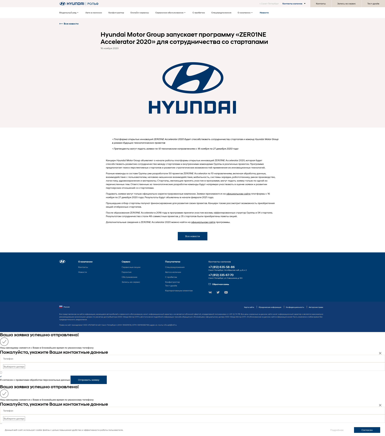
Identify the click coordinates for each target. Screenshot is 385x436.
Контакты (321, 3)
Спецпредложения (221, 12)
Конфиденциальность (295, 307)
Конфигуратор (116, 12)
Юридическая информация (270, 307)
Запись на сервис (346, 3)
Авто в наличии (93, 12)
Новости (264, 12)
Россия (66, 307)
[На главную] (71, 3)
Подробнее (336, 429)
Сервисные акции (131, 267)
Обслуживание (129, 277)
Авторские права (316, 307)
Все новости (71, 23)
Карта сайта (249, 307)
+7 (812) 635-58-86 (221, 267)
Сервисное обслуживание (169, 12)
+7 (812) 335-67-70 (221, 275)
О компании (244, 12)
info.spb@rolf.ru (170, 325)
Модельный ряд (67, 12)
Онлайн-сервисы (139, 12)
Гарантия (126, 272)
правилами (22, 379)
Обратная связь (220, 284)
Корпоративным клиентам (179, 290)
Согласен (367, 429)
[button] (283, 3)
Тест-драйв (373, 3)
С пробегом (198, 12)
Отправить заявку (88, 379)
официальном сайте (238, 193)
